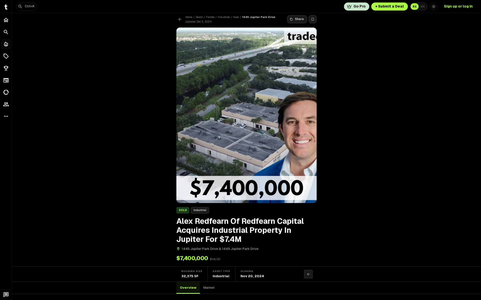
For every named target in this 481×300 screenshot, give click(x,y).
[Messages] (6, 295)
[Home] (6, 20)
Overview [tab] (188, 287)
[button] (6, 56)
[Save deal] (313, 19)
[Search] (6, 32)
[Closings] (6, 44)
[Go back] (179, 19)
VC (423, 6)
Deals (199, 17)
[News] (6, 80)
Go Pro (359, 6)
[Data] (6, 92)
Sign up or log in (458, 6)
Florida (210, 17)
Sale (236, 17)
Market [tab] (208, 287)
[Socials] (6, 104)
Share (299, 19)
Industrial (224, 17)
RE (415, 6)
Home (188, 17)
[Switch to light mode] (434, 7)
